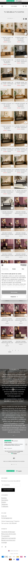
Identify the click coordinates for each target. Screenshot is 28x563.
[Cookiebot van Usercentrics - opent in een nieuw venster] (20, 265)
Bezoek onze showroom (8, 540)
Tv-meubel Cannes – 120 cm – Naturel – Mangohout (7, 39)
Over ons (4, 516)
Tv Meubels (4, 506)
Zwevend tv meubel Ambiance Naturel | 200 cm (7, 320)
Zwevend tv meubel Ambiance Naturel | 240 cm (21, 320)
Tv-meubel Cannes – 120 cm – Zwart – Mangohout (21, 60)
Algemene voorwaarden (8, 538)
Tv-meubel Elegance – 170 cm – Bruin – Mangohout (7, 191)
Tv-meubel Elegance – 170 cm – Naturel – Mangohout (7, 127)
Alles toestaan (14, 292)
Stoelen (3, 502)
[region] (14, 459)
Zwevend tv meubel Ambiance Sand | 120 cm (21, 342)
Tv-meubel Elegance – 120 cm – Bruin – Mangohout (7, 170)
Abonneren (8, 490)
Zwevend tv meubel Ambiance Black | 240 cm (7, 233)
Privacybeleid (5, 536)
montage (4, 542)
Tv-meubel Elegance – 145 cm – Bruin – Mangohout (20, 170)
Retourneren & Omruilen (8, 534)
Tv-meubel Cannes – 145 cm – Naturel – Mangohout (21, 39)
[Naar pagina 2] (18, 350)
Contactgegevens (6, 518)
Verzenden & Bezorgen (8, 532)
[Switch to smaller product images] (26, 19)
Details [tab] (14, 269)
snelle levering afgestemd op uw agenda (14, 461)
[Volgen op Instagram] (5, 547)
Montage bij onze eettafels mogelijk (14, 3)
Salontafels (4, 500)
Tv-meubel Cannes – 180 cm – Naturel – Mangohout (7, 61)
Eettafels (4, 498)
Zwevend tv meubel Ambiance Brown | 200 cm (21, 255)
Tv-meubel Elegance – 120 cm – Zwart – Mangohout (20, 127)
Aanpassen (13, 296)
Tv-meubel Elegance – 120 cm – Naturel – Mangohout (7, 105)
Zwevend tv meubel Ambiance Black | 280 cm (21, 233)
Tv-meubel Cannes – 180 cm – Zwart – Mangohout (21, 83)
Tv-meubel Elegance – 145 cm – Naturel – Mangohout (20, 105)
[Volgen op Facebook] (2, 547)
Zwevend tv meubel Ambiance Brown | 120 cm (7, 255)
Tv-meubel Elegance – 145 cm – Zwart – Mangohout (7, 149)
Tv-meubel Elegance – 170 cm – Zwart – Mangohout (20, 149)
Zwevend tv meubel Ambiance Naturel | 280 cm (7, 343)
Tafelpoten (4, 504)
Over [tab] (23, 269)
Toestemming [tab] (5, 269)
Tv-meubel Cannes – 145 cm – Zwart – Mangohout (7, 83)
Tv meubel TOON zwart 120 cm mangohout (7, 212)
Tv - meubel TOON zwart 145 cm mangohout (21, 191)
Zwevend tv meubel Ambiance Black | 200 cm (21, 212)
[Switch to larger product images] (23, 19)
